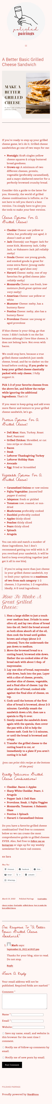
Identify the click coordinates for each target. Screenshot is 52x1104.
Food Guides (42, 899)
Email (6, 1020)
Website (7, 1027)
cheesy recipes (7, 905)
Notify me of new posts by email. (25, 1057)
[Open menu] (26, 45)
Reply (10, 965)
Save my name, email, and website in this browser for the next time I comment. (25, 1037)
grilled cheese (28, 905)
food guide (18, 905)
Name (6, 1014)
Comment (8, 991)
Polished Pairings (11, 1087)
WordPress (33, 1094)
